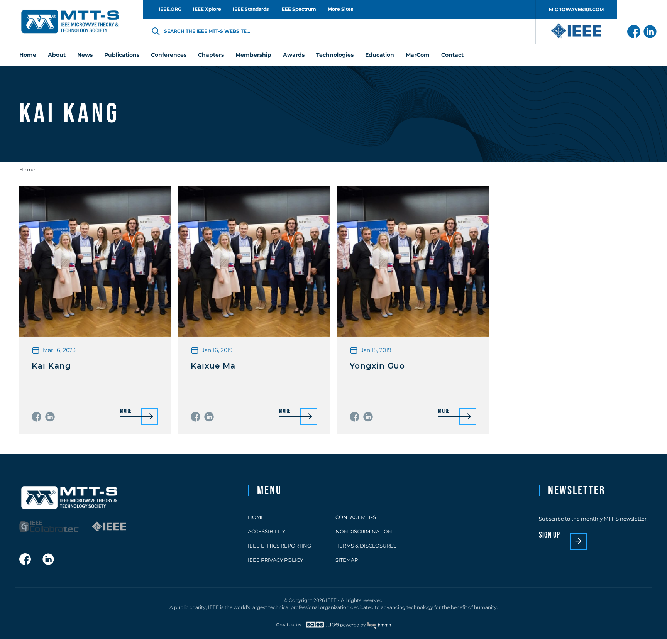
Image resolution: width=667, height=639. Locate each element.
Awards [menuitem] (294, 54)
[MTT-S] (70, 22)
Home (27, 169)
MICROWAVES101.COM (576, 9)
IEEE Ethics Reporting (279, 546)
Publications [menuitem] (121, 54)
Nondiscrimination (363, 531)
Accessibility (266, 531)
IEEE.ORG (170, 9)
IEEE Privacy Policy (275, 560)
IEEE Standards (251, 9)
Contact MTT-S (355, 517)
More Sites (340, 9)
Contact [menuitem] (452, 54)
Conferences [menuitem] (168, 54)
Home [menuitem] (27, 54)
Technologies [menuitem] (335, 54)
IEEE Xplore (207, 9)
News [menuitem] (85, 54)
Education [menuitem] (379, 54)
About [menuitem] (57, 54)
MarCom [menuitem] (418, 54)
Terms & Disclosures (365, 546)
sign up (549, 535)
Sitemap (346, 560)
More (126, 411)
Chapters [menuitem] (211, 54)
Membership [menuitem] (253, 54)
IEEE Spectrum (298, 9)
